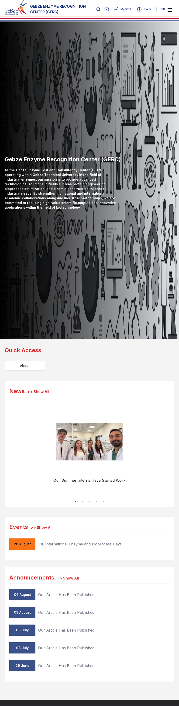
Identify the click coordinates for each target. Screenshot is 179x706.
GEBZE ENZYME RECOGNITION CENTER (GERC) (58, 9)
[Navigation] (169, 10)
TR (163, 9)
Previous (5, 447)
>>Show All (38, 391)
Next (173, 447)
